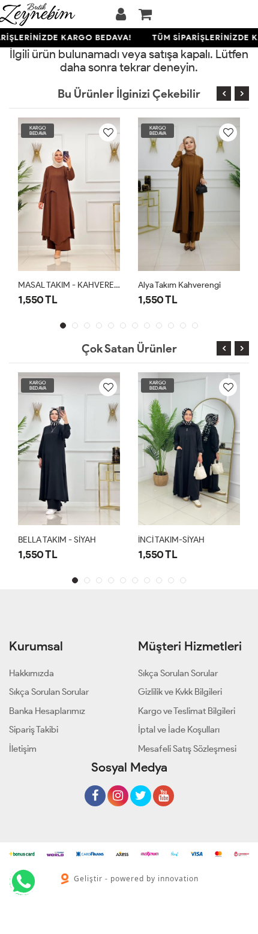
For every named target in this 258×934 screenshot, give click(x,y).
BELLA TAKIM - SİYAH (57, 540)
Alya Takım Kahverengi (179, 285)
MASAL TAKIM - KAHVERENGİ (69, 285)
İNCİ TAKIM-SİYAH (171, 540)
